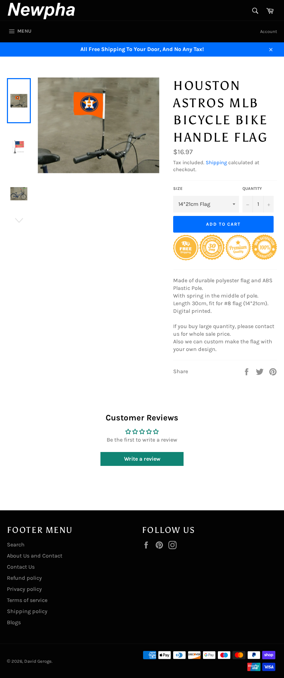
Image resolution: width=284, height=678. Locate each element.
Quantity (252, 188)
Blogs (14, 622)
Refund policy (24, 578)
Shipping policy (27, 611)
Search (16, 544)
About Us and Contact (34, 555)
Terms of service (27, 600)
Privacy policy (24, 589)
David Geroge (38, 661)
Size (178, 188)
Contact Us (21, 566)
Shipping (216, 162)
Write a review (142, 458)
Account (268, 31)
